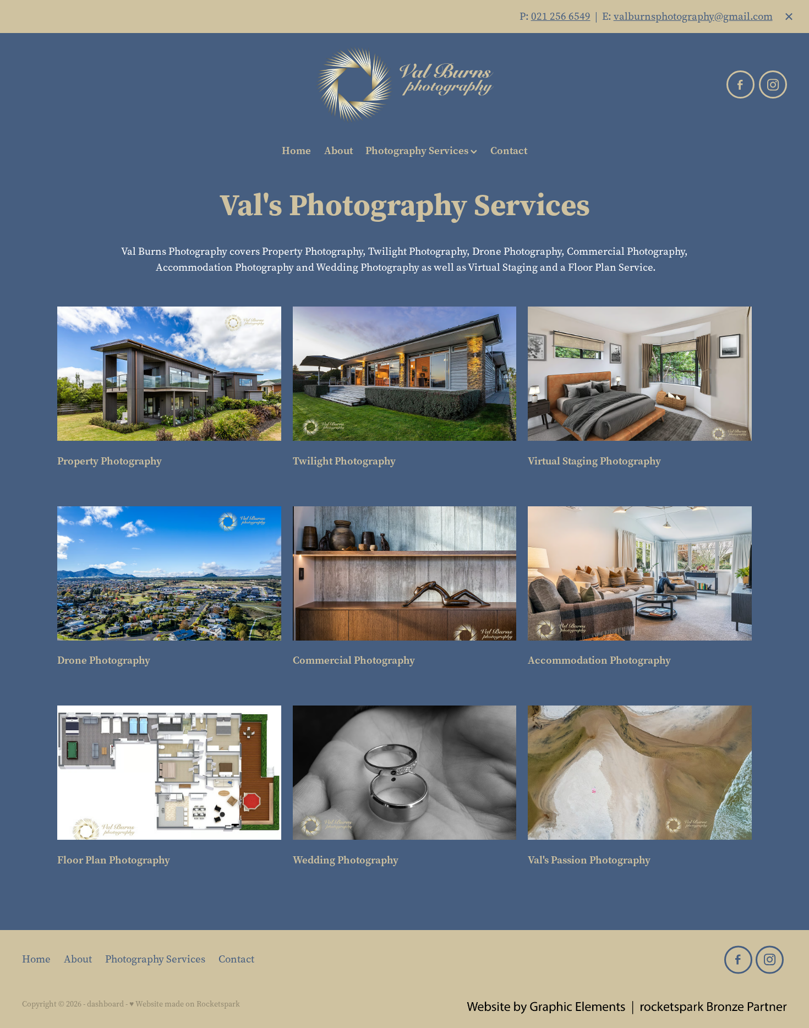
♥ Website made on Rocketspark (184, 1004)
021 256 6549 (561, 16)
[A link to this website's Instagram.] (773, 84)
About (338, 150)
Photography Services (418, 150)
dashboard (105, 1004)
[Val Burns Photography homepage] (405, 84)
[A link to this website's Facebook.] (740, 84)
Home (296, 150)
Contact (508, 150)
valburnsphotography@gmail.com (693, 16)
